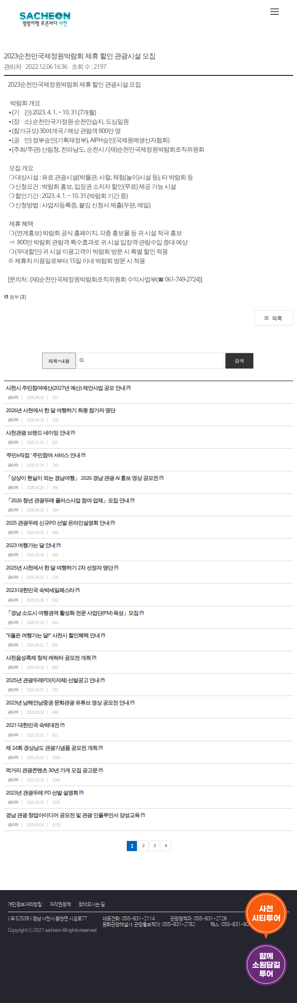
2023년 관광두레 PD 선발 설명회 (42, 792)
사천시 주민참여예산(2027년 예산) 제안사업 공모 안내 (65, 387)
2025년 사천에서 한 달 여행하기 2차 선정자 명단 (59, 567)
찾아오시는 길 (92, 904)
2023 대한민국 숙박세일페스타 (40, 590)
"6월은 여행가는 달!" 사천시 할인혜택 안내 (53, 635)
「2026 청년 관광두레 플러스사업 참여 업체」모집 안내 (67, 500)
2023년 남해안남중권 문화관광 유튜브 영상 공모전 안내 (67, 702)
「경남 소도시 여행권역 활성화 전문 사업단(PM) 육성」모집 (72, 612)
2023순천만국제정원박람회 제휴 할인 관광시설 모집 (79, 55)
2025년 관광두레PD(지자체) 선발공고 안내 (52, 680)
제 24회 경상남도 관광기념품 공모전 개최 (51, 747)
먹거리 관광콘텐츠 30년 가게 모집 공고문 (51, 770)
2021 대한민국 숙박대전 (32, 724)
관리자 (12, 66)
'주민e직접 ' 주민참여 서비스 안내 (43, 455)
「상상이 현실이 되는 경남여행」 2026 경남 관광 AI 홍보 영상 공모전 (82, 477)
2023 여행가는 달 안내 (30, 545)
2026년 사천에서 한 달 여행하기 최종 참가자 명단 (60, 410)
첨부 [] (17, 296)
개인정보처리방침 (25, 904)
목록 (277, 318)
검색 (239, 360)
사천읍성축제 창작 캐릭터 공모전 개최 (48, 657)
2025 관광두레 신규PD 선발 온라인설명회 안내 (57, 522)
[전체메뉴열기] (274, 11)
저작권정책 (60, 904)
